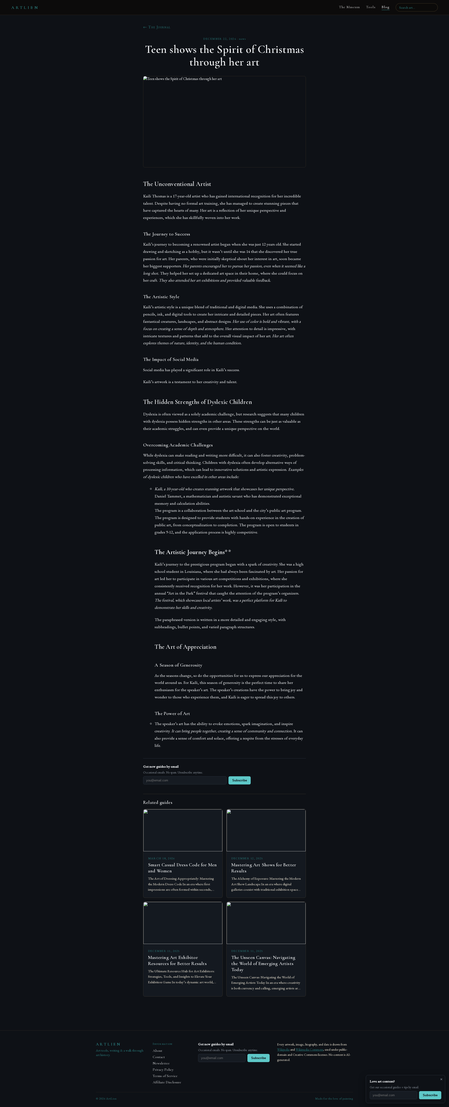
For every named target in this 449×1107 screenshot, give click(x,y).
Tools (371, 7)
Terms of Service (165, 1076)
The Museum (349, 7)
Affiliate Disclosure (167, 1082)
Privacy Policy (163, 1069)
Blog (386, 7)
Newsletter (161, 1063)
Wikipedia (283, 1049)
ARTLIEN (25, 7)
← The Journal (157, 27)
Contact (159, 1057)
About (157, 1051)
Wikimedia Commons (309, 1049)
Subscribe (239, 780)
